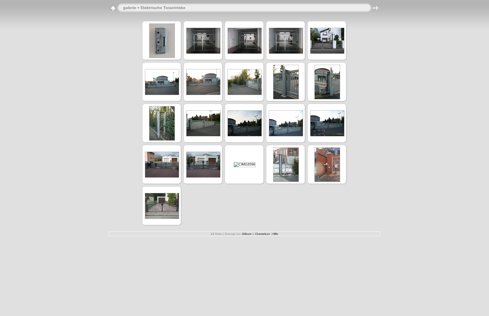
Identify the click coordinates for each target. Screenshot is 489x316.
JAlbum (246, 233)
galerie (129, 7)
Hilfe (275, 233)
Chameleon (262, 233)
